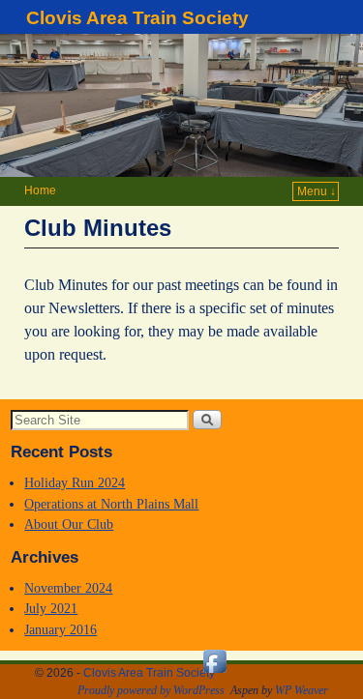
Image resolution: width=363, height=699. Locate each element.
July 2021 (50, 608)
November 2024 (68, 588)
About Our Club (68, 524)
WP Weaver (301, 690)
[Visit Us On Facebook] (214, 673)
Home (40, 190)
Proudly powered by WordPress (151, 690)
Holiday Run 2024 (74, 482)
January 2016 (60, 629)
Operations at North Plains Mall (111, 503)
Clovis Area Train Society (137, 18)
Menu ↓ (316, 191)
